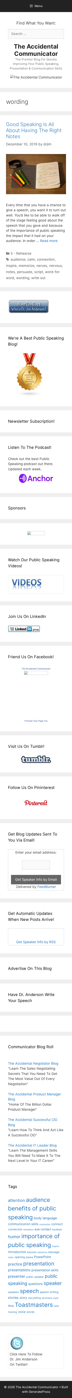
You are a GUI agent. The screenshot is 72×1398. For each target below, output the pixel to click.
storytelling (34, 1297)
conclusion (44, 1224)
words (30, 1311)
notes (10, 272)
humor (14, 1236)
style (55, 1298)
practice (15, 1264)
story (23, 1298)
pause (29, 1257)
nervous (55, 266)
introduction (17, 1252)
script (38, 272)
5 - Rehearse (21, 253)
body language (45, 1218)
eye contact (43, 1229)
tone (56, 1305)
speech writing (49, 1292)
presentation (38, 1263)
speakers (13, 1292)
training (12, 1311)
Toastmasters (34, 1304)
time (11, 1305)
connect (57, 1224)
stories (13, 1298)
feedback (57, 1229)
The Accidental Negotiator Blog (33, 1063)
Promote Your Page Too (36, 721)
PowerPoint (42, 1257)
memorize (26, 266)
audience (18, 259)
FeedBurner (46, 887)
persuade (24, 272)
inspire (11, 266)
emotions (28, 1229)
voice (22, 1312)
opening (20, 1257)
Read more (49, 241)
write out (38, 278)
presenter (16, 1276)
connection (46, 259)
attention (16, 1200)
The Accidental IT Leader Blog (32, 1145)
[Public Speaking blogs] (29, 395)
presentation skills (44, 1270)
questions (35, 1284)
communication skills (23, 1224)
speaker (53, 1283)
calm (31, 259)
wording (22, 278)
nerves (41, 266)
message (53, 1252)
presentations (19, 1270)
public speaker (35, 1276)
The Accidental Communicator (36, 50)
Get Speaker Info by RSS (36, 942)
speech (29, 1291)
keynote (31, 1252)
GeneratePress (39, 1392)
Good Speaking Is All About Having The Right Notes (34, 130)
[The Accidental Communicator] (36, 674)
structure (47, 1297)
